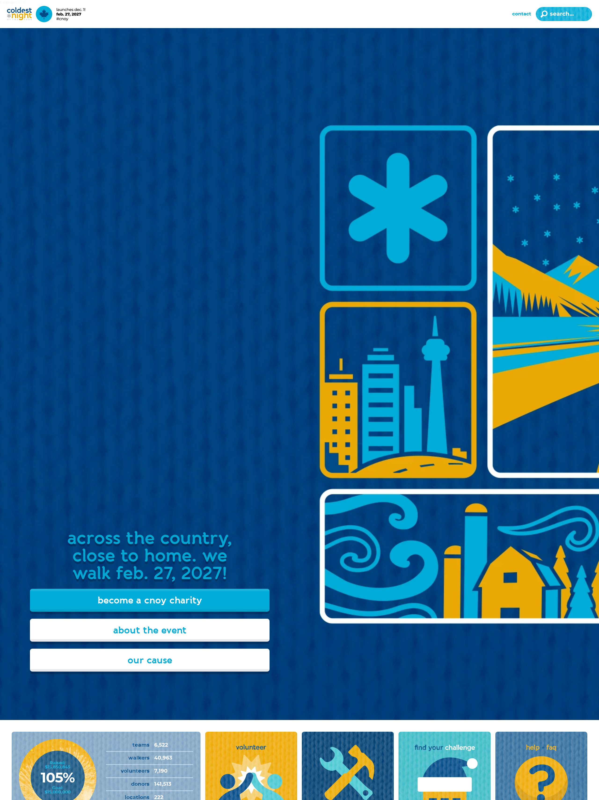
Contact (521, 14)
